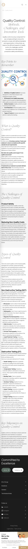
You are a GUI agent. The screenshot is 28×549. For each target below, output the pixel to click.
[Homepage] (5, 4)
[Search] (22, 5)
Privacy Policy (14, 525)
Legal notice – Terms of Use (14, 528)
